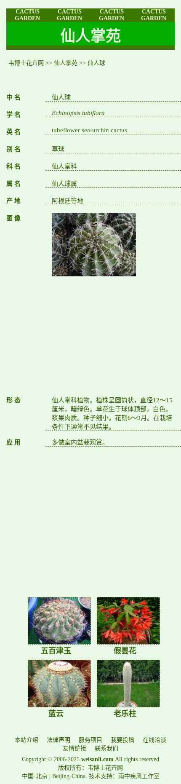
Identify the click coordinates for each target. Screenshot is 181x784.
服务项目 (90, 740)
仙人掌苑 (65, 63)
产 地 (13, 201)
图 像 (13, 218)
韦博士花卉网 (26, 63)
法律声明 (58, 740)
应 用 (13, 442)
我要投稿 (122, 740)
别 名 (13, 149)
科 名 (13, 166)
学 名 (13, 114)
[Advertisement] (113, 336)
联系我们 (106, 748)
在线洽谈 (154, 740)
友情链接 (74, 748)
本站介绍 (26, 740)
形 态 (13, 400)
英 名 (13, 131)
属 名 (13, 183)
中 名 (13, 97)
